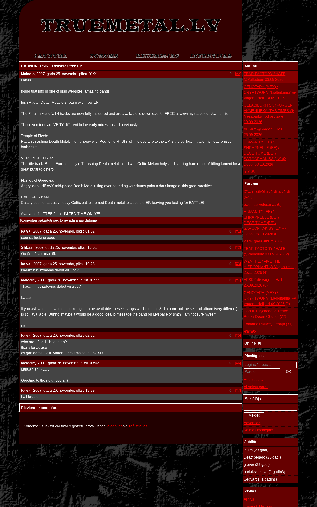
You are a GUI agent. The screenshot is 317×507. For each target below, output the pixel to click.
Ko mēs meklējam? (259, 430)
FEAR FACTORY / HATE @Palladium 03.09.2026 (264, 76)
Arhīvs (249, 499)
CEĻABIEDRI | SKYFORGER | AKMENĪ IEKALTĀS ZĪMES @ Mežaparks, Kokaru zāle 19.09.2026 (269, 113)
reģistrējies (138, 426)
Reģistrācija (253, 379)
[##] (238, 74)
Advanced (252, 423)
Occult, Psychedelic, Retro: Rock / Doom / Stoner (266, 314)
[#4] (238, 280)
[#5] (238, 335)
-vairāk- (250, 172)
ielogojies (115, 426)
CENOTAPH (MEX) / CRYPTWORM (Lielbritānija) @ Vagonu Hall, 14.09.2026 (270, 92)
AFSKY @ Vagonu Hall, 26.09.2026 (263, 132)
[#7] (238, 390)
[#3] (238, 264)
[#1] (238, 231)
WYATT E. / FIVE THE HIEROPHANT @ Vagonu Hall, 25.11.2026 (269, 266)
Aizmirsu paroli (256, 387)
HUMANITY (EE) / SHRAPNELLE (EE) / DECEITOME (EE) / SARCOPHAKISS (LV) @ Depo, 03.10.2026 (265, 153)
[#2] (238, 247)
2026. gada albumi (263, 241)
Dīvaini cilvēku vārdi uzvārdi (267, 194)
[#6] (238, 363)
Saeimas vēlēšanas (262, 205)
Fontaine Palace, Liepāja (268, 324)
